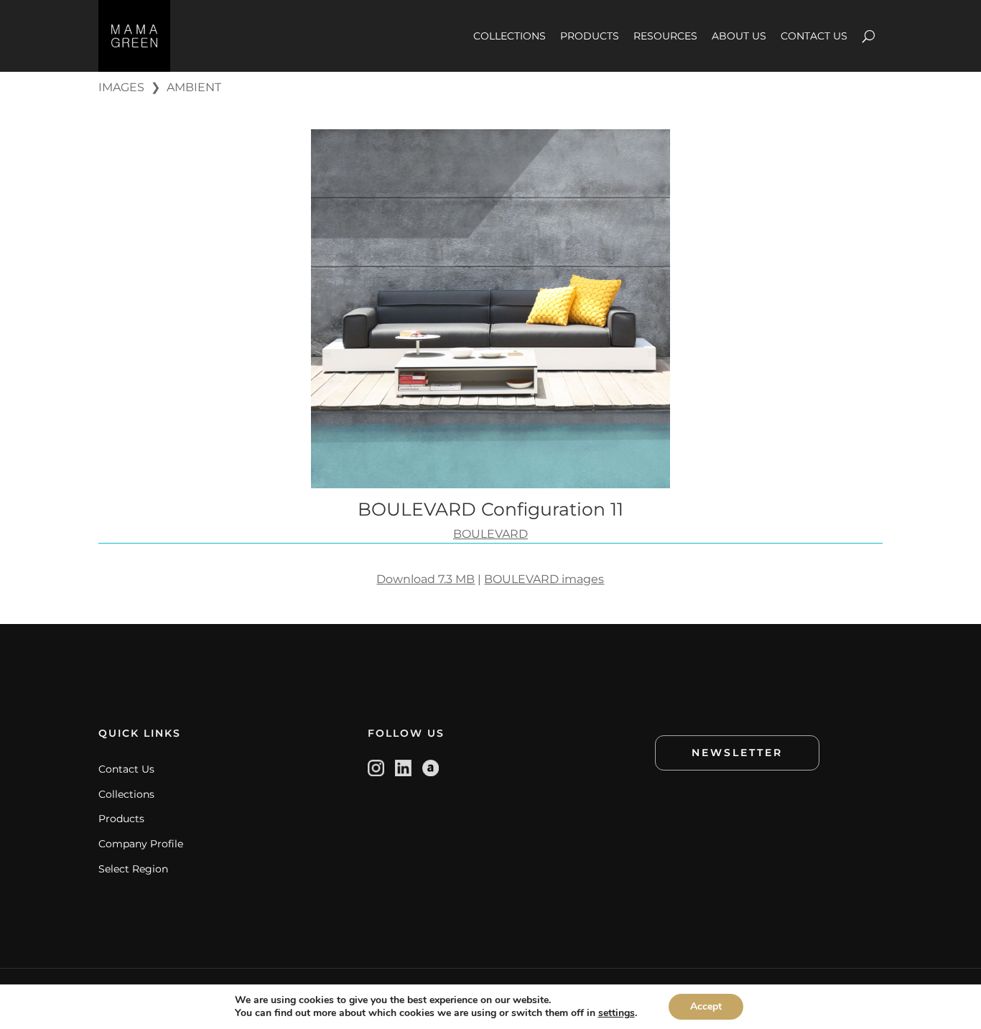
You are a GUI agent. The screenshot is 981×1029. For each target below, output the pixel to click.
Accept (706, 1006)
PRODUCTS (589, 35)
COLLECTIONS (509, 35)
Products (121, 818)
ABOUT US (739, 35)
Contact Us (126, 769)
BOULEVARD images (544, 579)
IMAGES (121, 87)
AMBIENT (194, 87)
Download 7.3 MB (425, 579)
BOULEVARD (490, 534)
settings (616, 1013)
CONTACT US (814, 35)
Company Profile (140, 843)
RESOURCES (665, 35)
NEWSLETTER (737, 752)
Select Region (133, 868)
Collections (126, 794)
